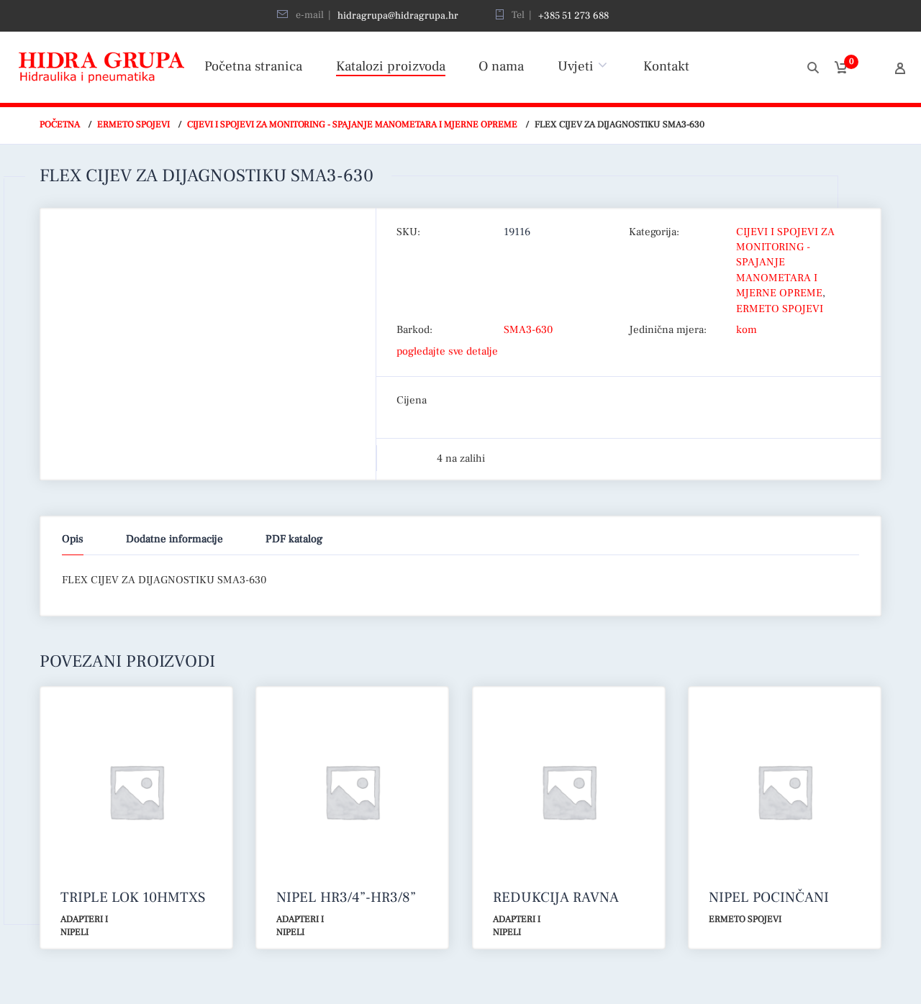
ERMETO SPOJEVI (133, 124)
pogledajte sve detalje (447, 351)
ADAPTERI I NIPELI (84, 926)
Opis (72, 539)
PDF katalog (294, 539)
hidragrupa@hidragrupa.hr (397, 15)
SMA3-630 (528, 330)
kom (746, 330)
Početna (60, 124)
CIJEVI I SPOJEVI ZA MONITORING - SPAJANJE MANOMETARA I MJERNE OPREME (352, 124)
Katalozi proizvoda (390, 66)
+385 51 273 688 (573, 15)
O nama (501, 66)
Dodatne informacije (174, 539)
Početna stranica (253, 66)
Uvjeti (576, 66)
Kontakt (666, 66)
